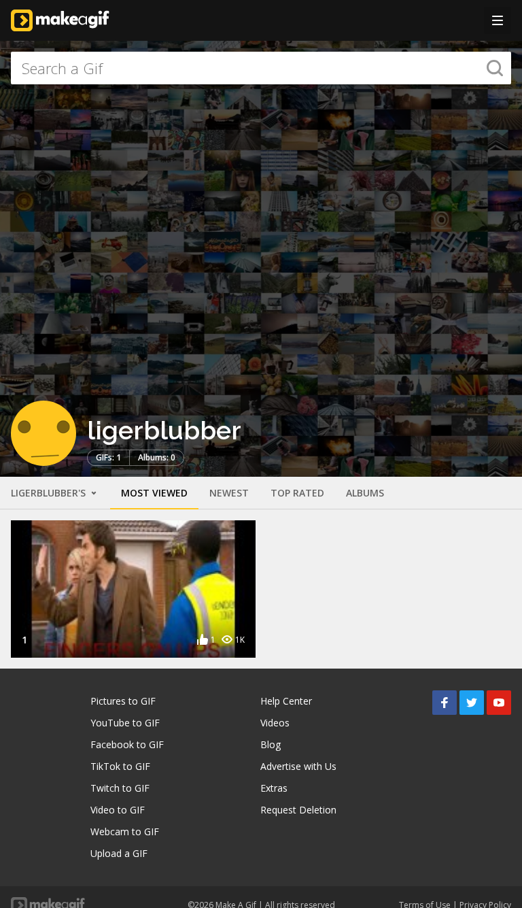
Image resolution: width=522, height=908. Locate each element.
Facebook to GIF (127, 744)
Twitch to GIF (120, 787)
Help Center (286, 700)
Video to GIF (117, 809)
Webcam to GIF (124, 831)
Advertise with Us (298, 766)
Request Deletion (298, 809)
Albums (365, 492)
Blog (270, 744)
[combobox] (261, 68)
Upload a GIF (118, 853)
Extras (274, 787)
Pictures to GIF (123, 700)
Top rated (297, 492)
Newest (229, 492)
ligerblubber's (49, 492)
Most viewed (154, 492)
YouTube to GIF (125, 722)
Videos (275, 722)
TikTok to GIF (120, 766)
